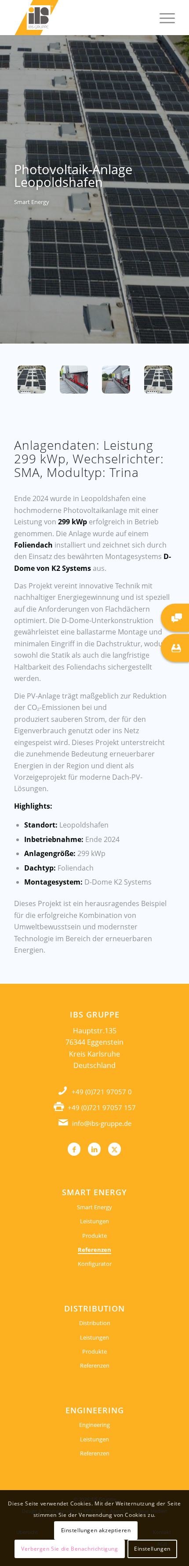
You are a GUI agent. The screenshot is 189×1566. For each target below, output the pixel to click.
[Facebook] (74, 1149)
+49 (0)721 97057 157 (102, 1107)
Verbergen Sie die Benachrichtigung (69, 1548)
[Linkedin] (94, 1149)
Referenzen (94, 1250)
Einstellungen (152, 1548)
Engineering (94, 1425)
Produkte (94, 1236)
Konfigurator (95, 1264)
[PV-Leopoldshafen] (32, 380)
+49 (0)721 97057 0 (102, 1091)
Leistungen (94, 1221)
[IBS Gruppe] (78, 17)
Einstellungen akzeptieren (96, 1530)
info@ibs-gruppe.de (101, 1123)
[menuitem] (163, 17)
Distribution (94, 1323)
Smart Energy (94, 1207)
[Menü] (163, 17)
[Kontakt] (175, 617)
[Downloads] (175, 648)
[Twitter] (114, 1149)
